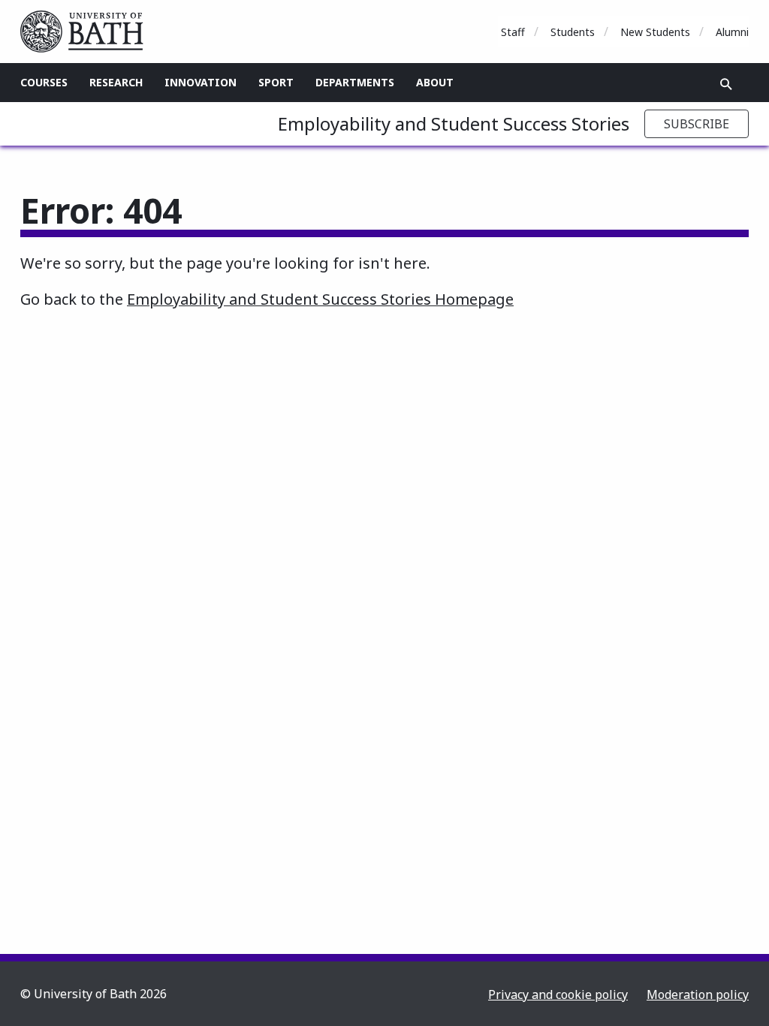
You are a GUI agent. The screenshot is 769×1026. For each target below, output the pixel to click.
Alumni (732, 32)
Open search (726, 84)
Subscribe (696, 124)
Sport (276, 82)
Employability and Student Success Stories (453, 123)
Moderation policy (698, 994)
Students (572, 32)
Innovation (200, 82)
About (435, 82)
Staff (513, 32)
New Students (655, 32)
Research (116, 82)
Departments (354, 82)
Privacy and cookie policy (558, 994)
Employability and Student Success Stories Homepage (320, 299)
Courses (44, 82)
